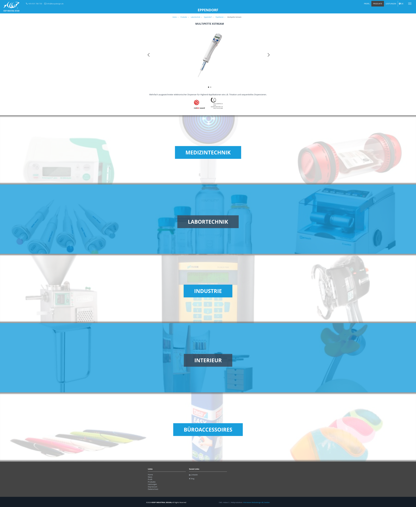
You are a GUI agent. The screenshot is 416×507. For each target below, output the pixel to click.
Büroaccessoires (208, 429)
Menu (410, 3)
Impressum (152, 487)
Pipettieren (220, 17)
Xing (192, 478)
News (150, 477)
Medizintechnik (208, 152)
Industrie (208, 291)
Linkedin (194, 475)
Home (174, 17)
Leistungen (391, 3)
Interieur (208, 360)
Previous (149, 57)
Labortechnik (195, 17)
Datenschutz (153, 489)
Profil (367, 3)
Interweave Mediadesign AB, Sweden (256, 502)
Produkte (377, 3)
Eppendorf (208, 17)
